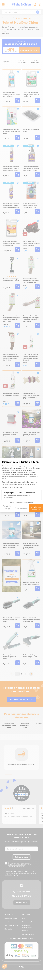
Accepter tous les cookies (36, 508)
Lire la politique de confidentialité (12, 487)
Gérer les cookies (21, 508)
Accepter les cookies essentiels (7, 508)
